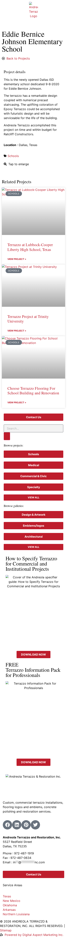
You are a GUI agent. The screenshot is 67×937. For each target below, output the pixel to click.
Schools (13, 156)
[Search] (7, 436)
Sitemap (6, 930)
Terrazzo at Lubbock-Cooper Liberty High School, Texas (30, 247)
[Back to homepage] (33, 10)
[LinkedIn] (16, 824)
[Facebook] (7, 824)
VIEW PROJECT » (16, 259)
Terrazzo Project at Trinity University (28, 319)
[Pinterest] (26, 824)
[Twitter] (35, 824)
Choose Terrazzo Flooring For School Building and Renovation (33, 390)
